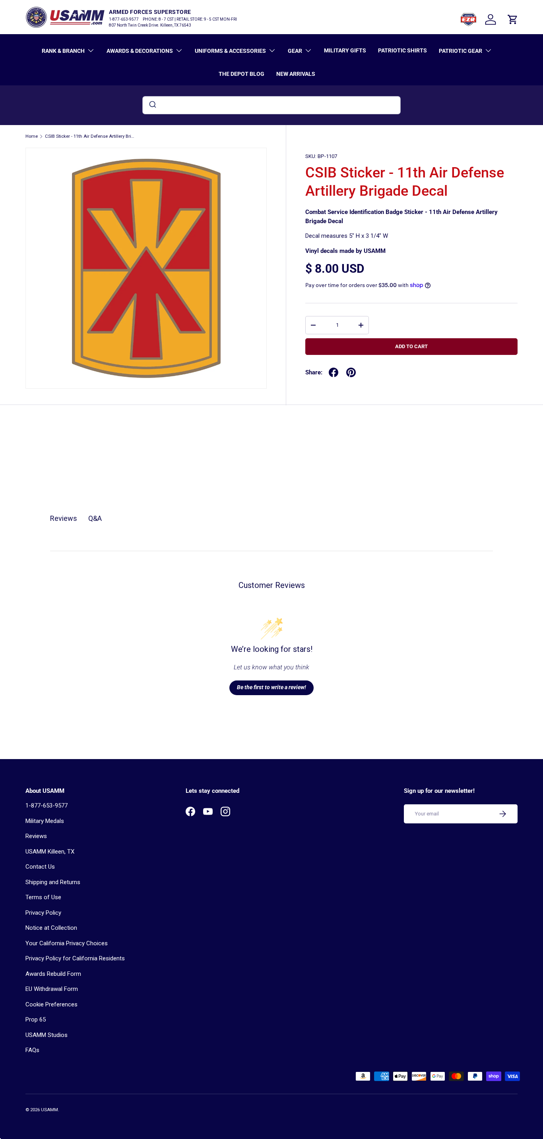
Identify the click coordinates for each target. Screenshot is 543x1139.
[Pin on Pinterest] (351, 372)
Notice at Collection (51, 927)
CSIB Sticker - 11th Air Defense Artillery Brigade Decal (89, 136)
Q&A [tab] (95, 518)
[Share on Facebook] (333, 372)
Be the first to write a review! (271, 687)
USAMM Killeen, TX (49, 851)
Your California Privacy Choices (66, 943)
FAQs (32, 1050)
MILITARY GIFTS (345, 50)
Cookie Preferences (51, 1004)
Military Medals (44, 821)
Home (31, 136)
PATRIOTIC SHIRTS (402, 50)
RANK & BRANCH (63, 51)
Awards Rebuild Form (53, 973)
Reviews (36, 836)
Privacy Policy (43, 912)
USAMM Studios (46, 1035)
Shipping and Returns (52, 882)
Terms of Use (43, 897)
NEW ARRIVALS (295, 74)
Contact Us (40, 866)
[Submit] (152, 105)
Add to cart (411, 346)
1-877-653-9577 (46, 805)
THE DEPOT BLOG (241, 74)
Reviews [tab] (63, 518)
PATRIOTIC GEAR (460, 51)
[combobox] (271, 105)
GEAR (295, 51)
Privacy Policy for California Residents (75, 958)
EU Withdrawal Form (51, 989)
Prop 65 (35, 1019)
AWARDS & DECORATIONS (140, 51)
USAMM (49, 1109)
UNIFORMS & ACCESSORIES (230, 51)
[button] (513, 19)
